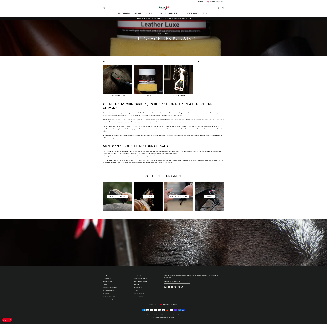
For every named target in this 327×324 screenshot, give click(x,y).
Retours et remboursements (140, 281)
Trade (206, 13)
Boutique (137, 13)
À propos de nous (107, 281)
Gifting (149, 13)
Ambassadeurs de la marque (110, 287)
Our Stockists (106, 293)
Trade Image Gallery (108, 299)
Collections (165, 33)
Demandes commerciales (109, 296)
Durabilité (136, 290)
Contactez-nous (107, 278)
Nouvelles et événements (109, 276)
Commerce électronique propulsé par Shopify (163, 317)
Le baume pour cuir (121, 156)
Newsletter (136, 284)
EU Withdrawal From (139, 296)
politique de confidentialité (140, 278)
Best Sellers (124, 13)
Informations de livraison (140, 276)
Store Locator (194, 13)
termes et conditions (139, 293)
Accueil (159, 33)
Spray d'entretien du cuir (167, 126)
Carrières (105, 284)
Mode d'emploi (176, 13)
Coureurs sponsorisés (108, 290)
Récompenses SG (138, 287)
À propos (161, 13)
